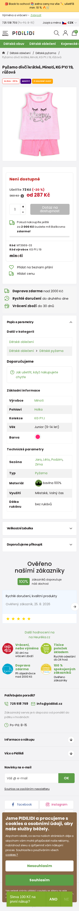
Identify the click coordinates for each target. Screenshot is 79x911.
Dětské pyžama (46, 53)
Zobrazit (36, 15)
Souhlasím (39, 880)
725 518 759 (9, 22)
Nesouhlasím (39, 865)
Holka (38, 409)
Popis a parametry (20, 322)
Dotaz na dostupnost (50, 209)
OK (66, 778)
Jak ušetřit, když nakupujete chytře (37, 374)
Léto (46, 459)
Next (75, 607)
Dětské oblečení (42, 44)
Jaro (38, 459)
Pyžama (41, 473)
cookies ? (11, 855)
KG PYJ (39, 418)
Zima (39, 464)
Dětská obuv (14, 44)
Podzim (57, 459)
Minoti (39, 400)
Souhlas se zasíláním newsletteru (27, 789)
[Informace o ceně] (22, 196)
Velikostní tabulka (20, 528)
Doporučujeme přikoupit (24, 544)
